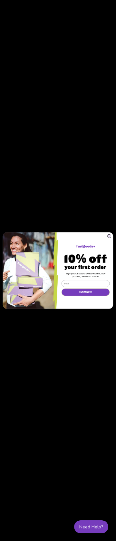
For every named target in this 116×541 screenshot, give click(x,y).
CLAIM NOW (85, 292)
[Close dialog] (109, 236)
